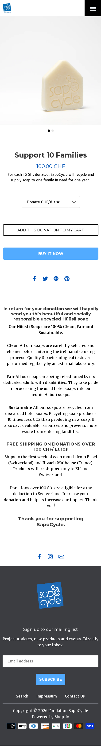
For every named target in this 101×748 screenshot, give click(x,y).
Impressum (46, 696)
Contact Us (75, 696)
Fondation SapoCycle (68, 710)
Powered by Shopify (50, 716)
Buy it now (50, 254)
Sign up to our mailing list (50, 629)
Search (22, 696)
